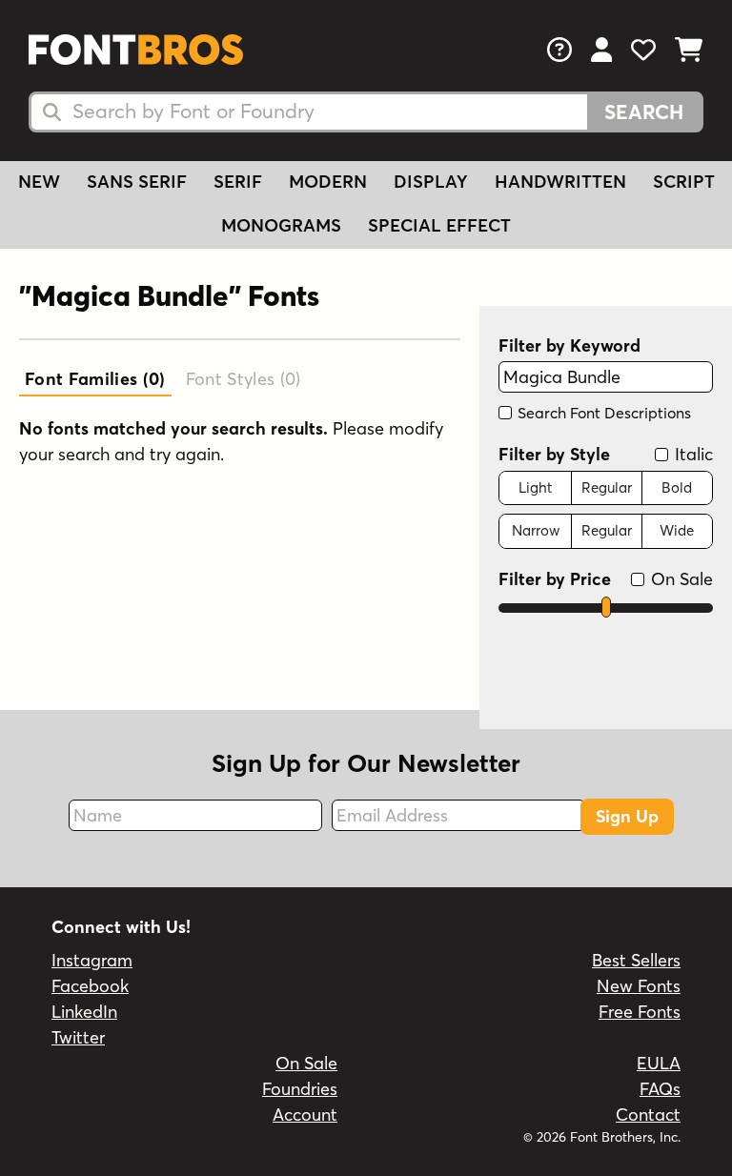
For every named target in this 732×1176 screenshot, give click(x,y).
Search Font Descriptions (602, 412)
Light (535, 487)
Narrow (535, 530)
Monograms (281, 225)
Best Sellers (636, 960)
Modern (328, 182)
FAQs (660, 1089)
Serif (238, 182)
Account (305, 1114)
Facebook (90, 986)
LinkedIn (84, 1012)
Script (684, 182)
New (39, 182)
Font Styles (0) (243, 379)
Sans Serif (137, 182)
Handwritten (560, 182)
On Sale (679, 579)
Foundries (299, 1089)
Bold (676, 487)
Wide (677, 530)
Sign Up (627, 816)
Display (431, 182)
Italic (691, 454)
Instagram (91, 960)
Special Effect (439, 225)
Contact (648, 1114)
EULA (659, 1063)
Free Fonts (640, 1012)
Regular (606, 487)
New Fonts (639, 986)
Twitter (78, 1037)
